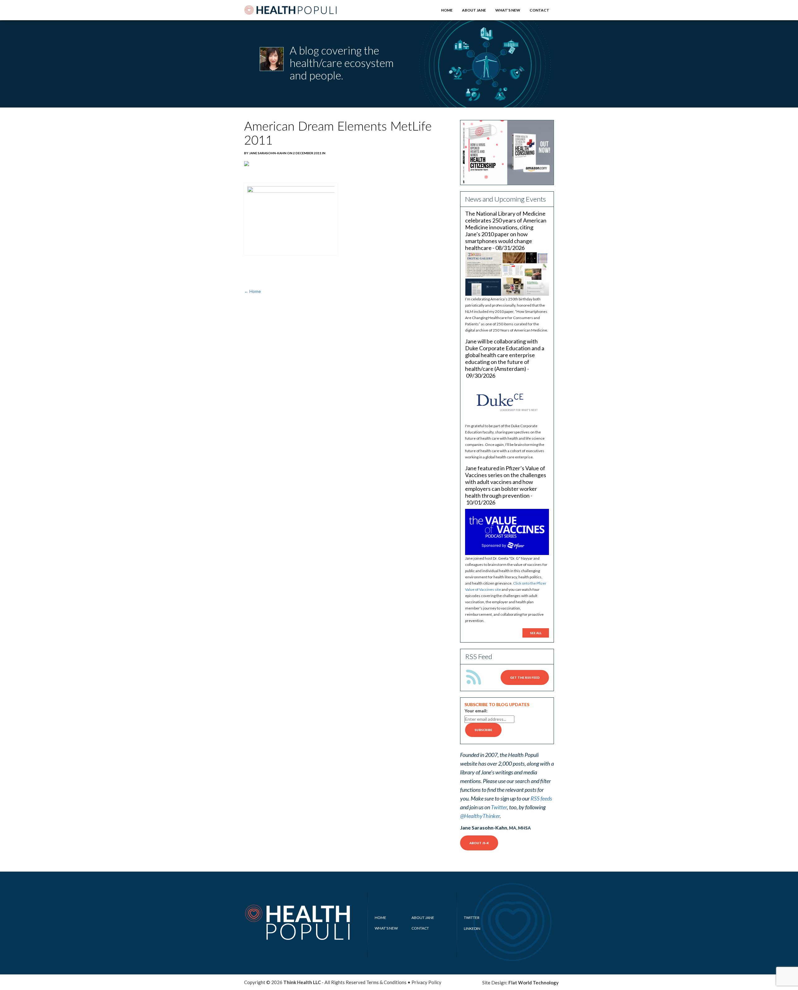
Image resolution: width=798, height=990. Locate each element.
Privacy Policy (426, 982)
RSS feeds (541, 798)
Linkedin (472, 928)
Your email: (476, 710)
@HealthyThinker (480, 815)
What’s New (507, 10)
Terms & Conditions (386, 982)
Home (447, 10)
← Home (252, 291)
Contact (539, 10)
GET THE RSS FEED (525, 677)
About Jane (474, 10)
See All (535, 633)
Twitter (499, 807)
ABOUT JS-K (479, 843)
